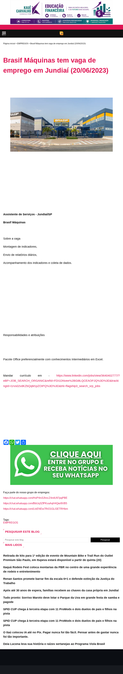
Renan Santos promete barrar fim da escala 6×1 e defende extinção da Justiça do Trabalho (58, 581)
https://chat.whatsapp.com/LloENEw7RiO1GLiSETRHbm (35, 508)
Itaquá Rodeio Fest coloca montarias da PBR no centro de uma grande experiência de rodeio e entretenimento (59, 569)
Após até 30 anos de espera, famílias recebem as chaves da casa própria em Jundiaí (61, 590)
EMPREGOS (22, 43)
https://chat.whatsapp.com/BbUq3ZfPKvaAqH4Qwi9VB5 (35, 503)
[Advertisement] (61, 86)
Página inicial (9, 43)
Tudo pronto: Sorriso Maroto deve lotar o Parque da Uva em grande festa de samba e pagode (61, 600)
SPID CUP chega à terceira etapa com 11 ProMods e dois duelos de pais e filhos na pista (60, 611)
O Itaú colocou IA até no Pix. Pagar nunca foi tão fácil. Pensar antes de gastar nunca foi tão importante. (61, 634)
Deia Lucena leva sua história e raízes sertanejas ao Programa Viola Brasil (54, 644)
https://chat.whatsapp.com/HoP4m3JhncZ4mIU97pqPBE (35, 497)
